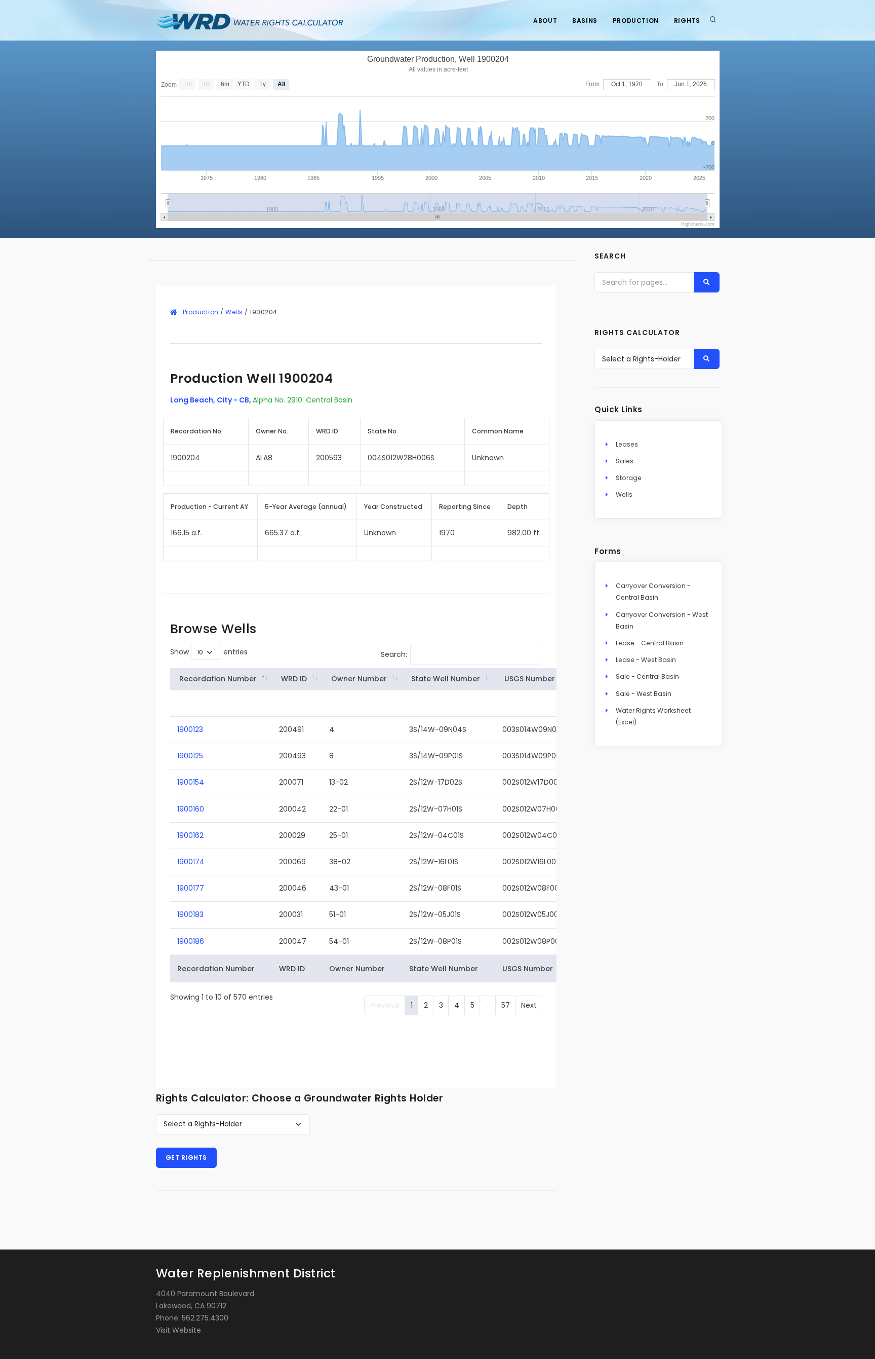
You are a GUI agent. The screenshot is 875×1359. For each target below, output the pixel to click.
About (545, 20)
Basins (585, 20)
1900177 (190, 888)
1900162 (190, 835)
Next (529, 1005)
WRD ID (294, 679)
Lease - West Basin (646, 659)
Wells (234, 312)
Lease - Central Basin (650, 643)
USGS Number (529, 679)
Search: (394, 654)
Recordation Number (218, 679)
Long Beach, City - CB (209, 400)
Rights (687, 20)
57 (505, 1005)
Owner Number (359, 679)
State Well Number (445, 679)
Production (636, 20)
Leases (627, 444)
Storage (629, 477)
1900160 (190, 809)
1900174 (191, 862)
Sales (624, 461)
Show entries (209, 652)
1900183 (190, 914)
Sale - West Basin (643, 693)
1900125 (190, 756)
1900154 (190, 782)
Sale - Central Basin (647, 676)
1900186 (190, 941)
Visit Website (178, 1330)
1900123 (190, 729)
